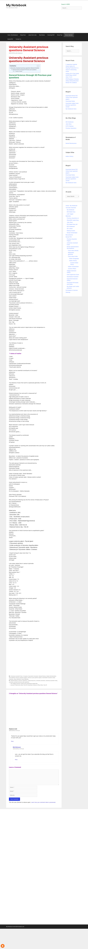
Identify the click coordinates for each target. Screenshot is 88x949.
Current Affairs (72, 268)
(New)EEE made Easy (73, 220)
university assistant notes (51, 680)
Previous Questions (71, 128)
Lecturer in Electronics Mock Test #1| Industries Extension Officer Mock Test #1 (28, 685)
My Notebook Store (71, 109)
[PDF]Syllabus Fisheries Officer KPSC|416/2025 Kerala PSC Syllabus (72, 80)
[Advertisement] (44, 22)
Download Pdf (51, 35)
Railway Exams (71, 230)
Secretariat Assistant (47, 677)
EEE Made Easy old (72, 224)
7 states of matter (18, 71)
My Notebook (16, 5)
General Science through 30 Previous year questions (24, 69)
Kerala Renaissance (71, 143)
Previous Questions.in (73, 218)
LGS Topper (70, 214)
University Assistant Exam (16, 676)
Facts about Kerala (73, 250)
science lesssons (32, 680)
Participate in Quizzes (72, 290)
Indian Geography (74, 258)
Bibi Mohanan (17, 747)
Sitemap (68, 292)
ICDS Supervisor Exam (73, 274)
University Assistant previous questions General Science (25, 68)
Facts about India (73, 256)
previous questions (22, 680)
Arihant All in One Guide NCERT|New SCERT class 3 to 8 (72, 75)
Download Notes (70, 101)
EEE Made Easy (71, 212)
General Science (42, 676)
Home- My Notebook (13, 35)
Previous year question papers (35, 677)
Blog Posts (23, 35)
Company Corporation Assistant (30, 676)
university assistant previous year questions (19, 682)
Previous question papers (21, 677)
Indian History (69, 156)
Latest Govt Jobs (32, 35)
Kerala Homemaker (72, 232)
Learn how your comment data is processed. (43, 802)
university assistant (40, 680)
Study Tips (59, 35)
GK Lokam (70, 228)
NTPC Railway (69, 126)
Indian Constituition (73, 266)
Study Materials (17, 679)
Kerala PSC (10, 39)
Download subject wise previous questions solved (72, 105)
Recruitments (69, 235)
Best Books (42, 35)
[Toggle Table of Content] (37, 66)
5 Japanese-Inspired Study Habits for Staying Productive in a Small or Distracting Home (72, 68)
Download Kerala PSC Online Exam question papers (72, 97)
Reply (12, 741)
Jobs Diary (69, 124)
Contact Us (18, 39)
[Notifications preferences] (3, 946)
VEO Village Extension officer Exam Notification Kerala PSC (24, 683)
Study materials (69, 35)
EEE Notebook (69, 122)
